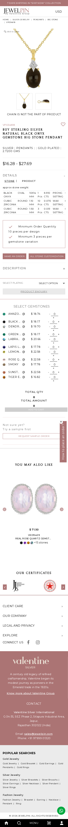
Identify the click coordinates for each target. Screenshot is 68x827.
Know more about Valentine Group (31, 693)
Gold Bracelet (28, 763)
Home (6, 19)
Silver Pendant (50, 783)
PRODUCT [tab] (29, 181)
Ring (18, 803)
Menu (34, 823)
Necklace (53, 799)
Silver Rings (9, 787)
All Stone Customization (47, 256)
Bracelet (28, 799)
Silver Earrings (11, 783)
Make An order (14, 256)
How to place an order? (63, 442)
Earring (41, 799)
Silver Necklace (30, 783)
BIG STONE (53, 19)
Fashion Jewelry (11, 799)
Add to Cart (36, 409)
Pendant (7, 803)
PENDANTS (38, 19)
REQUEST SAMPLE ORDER (34, 436)
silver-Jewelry (21, 19)
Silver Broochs (50, 779)
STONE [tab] (10, 181)
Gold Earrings (46, 763)
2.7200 (8, 151)
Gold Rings (23, 767)
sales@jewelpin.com (38, 734)
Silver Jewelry (10, 779)
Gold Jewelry (10, 763)
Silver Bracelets (29, 779)
